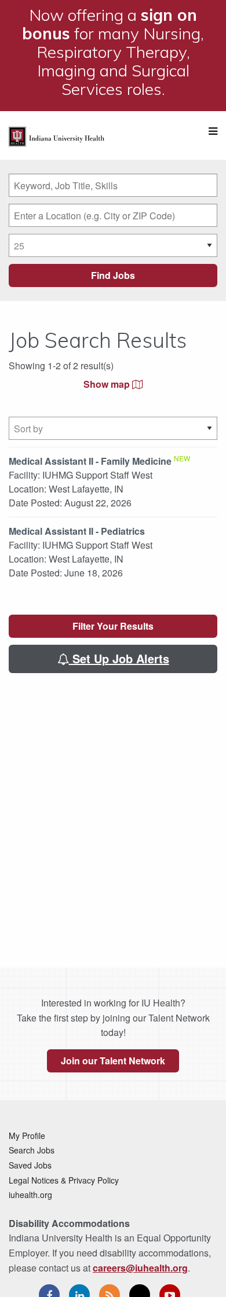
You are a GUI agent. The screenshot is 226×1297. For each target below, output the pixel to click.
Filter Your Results (113, 626)
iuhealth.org (30, 1194)
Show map (107, 384)
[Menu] (213, 131)
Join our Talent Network (113, 1060)
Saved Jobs (30, 1165)
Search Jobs (31, 1150)
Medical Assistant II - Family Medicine (90, 461)
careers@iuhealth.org (140, 1267)
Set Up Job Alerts (119, 658)
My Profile (27, 1135)
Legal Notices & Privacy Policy (64, 1180)
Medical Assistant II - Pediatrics (77, 531)
